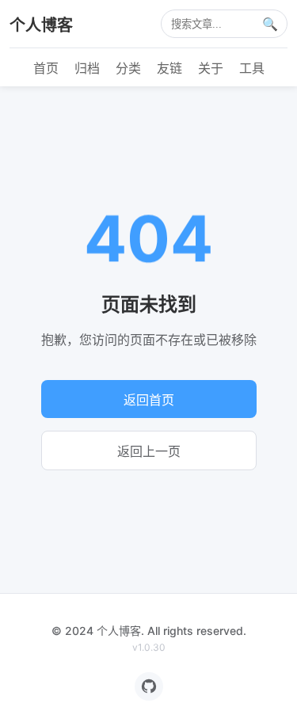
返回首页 (149, 400)
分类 (128, 68)
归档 (87, 68)
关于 (210, 68)
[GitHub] (149, 686)
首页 (46, 68)
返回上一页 (149, 451)
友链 (169, 68)
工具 (252, 68)
